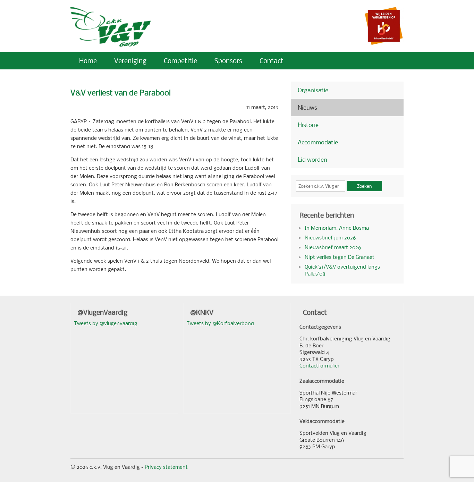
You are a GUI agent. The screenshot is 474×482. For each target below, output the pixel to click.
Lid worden (312, 159)
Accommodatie (318, 142)
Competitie (180, 60)
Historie (308, 125)
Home (88, 60)
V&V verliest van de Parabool (120, 92)
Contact (271, 60)
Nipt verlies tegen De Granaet (339, 256)
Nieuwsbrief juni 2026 (330, 237)
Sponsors (228, 60)
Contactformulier (319, 365)
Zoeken (364, 186)
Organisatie (313, 90)
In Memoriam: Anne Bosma (337, 227)
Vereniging (130, 60)
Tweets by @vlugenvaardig (105, 323)
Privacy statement (166, 466)
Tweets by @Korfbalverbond (220, 323)
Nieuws (307, 107)
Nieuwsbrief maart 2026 (333, 247)
